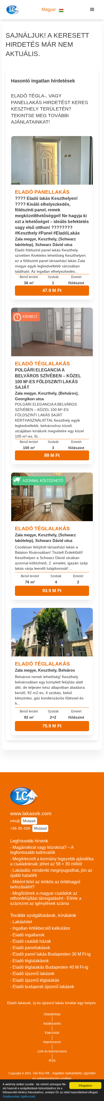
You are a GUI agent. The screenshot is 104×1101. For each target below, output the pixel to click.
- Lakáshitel (21, 922)
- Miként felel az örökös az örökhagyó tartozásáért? (45, 884)
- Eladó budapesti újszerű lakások (42, 986)
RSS (52, 1061)
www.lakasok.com (30, 813)
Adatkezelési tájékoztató (19, 1096)
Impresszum (52, 1042)
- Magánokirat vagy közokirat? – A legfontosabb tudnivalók (42, 850)
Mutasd (29, 821)
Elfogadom (85, 1085)
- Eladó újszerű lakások (32, 973)
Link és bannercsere (52, 1051)
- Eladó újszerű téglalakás (34, 980)
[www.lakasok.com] (12, 9)
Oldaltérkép (52, 1014)
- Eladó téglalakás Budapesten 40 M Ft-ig (49, 967)
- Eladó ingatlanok (27, 935)
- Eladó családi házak (30, 941)
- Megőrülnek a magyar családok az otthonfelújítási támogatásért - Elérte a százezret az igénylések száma (45, 898)
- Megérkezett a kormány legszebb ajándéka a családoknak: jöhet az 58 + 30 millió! (52, 861)
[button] (53, 9)
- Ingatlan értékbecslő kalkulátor (40, 928)
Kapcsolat (52, 1033)
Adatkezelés (52, 1023)
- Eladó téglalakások (29, 961)
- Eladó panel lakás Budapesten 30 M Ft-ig (50, 954)
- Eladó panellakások (30, 947)
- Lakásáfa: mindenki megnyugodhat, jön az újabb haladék (51, 873)
